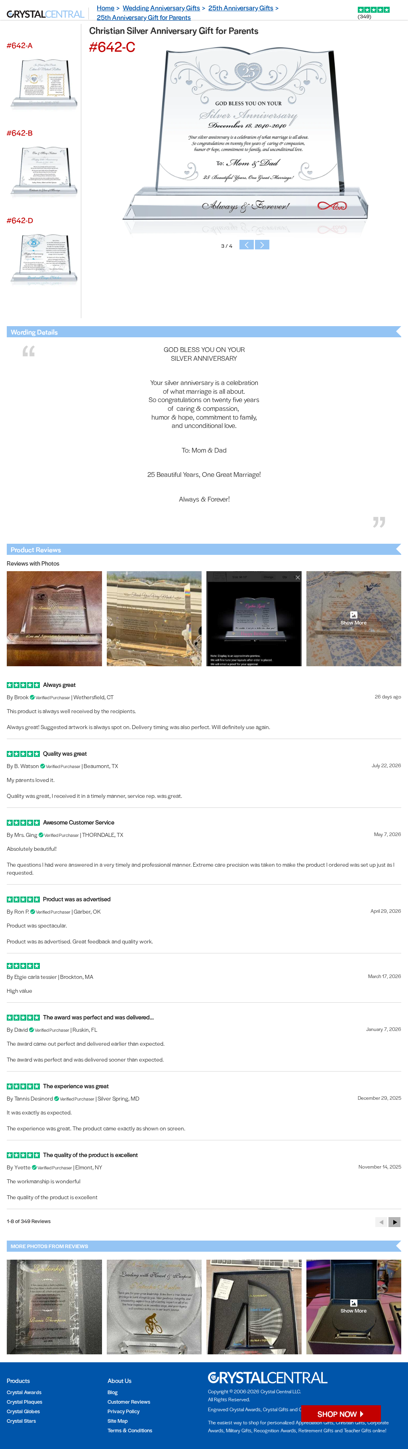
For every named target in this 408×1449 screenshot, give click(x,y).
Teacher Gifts (357, 1430)
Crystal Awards (24, 1392)
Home (105, 7)
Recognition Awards (275, 1430)
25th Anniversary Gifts (240, 7)
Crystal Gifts (275, 1409)
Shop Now (338, 1413)
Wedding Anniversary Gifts (161, 7)
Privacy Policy (123, 1411)
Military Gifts (238, 1430)
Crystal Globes (23, 1411)
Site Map (118, 1420)
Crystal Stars (21, 1420)
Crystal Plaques (24, 1401)
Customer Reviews (129, 1401)
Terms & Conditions (130, 1430)
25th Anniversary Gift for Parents (144, 17)
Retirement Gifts (315, 1430)
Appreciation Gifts (314, 1422)
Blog (113, 1392)
